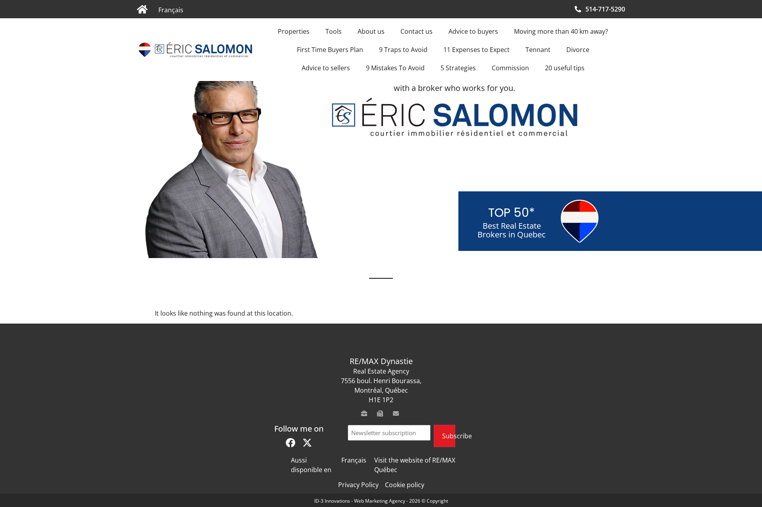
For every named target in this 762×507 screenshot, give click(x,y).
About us (371, 31)
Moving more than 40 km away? (561, 31)
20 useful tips (565, 68)
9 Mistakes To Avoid (395, 68)
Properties (294, 31)
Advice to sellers (326, 68)
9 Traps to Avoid (403, 49)
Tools (333, 31)
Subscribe (449, 436)
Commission (510, 68)
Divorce (577, 49)
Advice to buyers (473, 31)
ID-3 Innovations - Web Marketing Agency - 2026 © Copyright (381, 500)
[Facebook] (290, 442)
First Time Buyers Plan (330, 49)
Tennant (537, 49)
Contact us (416, 31)
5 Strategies (458, 68)
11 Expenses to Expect (476, 49)
